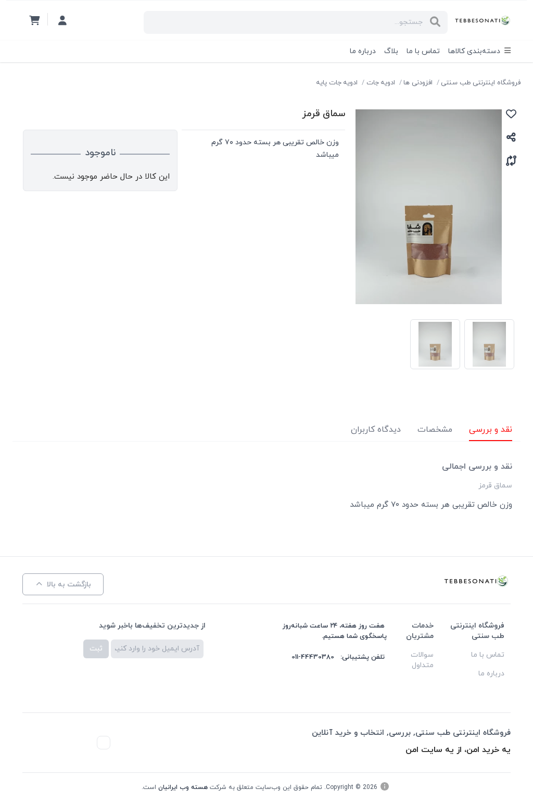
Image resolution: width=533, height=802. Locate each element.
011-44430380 (312, 657)
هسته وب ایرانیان (183, 787)
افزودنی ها (418, 82)
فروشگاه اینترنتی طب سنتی (481, 82)
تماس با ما (423, 51)
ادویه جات (381, 82)
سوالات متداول (422, 660)
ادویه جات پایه (337, 82)
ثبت (96, 649)
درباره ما (363, 51)
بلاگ (391, 51)
